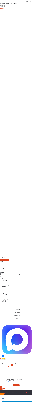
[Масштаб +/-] (0, 388)
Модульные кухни (6, 285)
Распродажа (5, 280)
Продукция (4, 278)
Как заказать (4, 286)
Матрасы (5, 5)
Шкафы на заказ (5, 296)
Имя (7, 374)
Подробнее (27, 392)
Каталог (4, 3)
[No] (4, 393)
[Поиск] (12, 365)
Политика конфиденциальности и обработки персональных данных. (12, 360)
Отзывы (17, 321)
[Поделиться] (3, 388)
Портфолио (4, 287)
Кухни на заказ (5, 281)
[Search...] (6, 364)
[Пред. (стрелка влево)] (0, 389)
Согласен (2, 393)
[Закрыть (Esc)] (4, 388)
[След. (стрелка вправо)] (1, 389)
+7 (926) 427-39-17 (26, 1)
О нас (3, 288)
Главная (1, 3)
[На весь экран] (1, 388)
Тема (7, 377)
